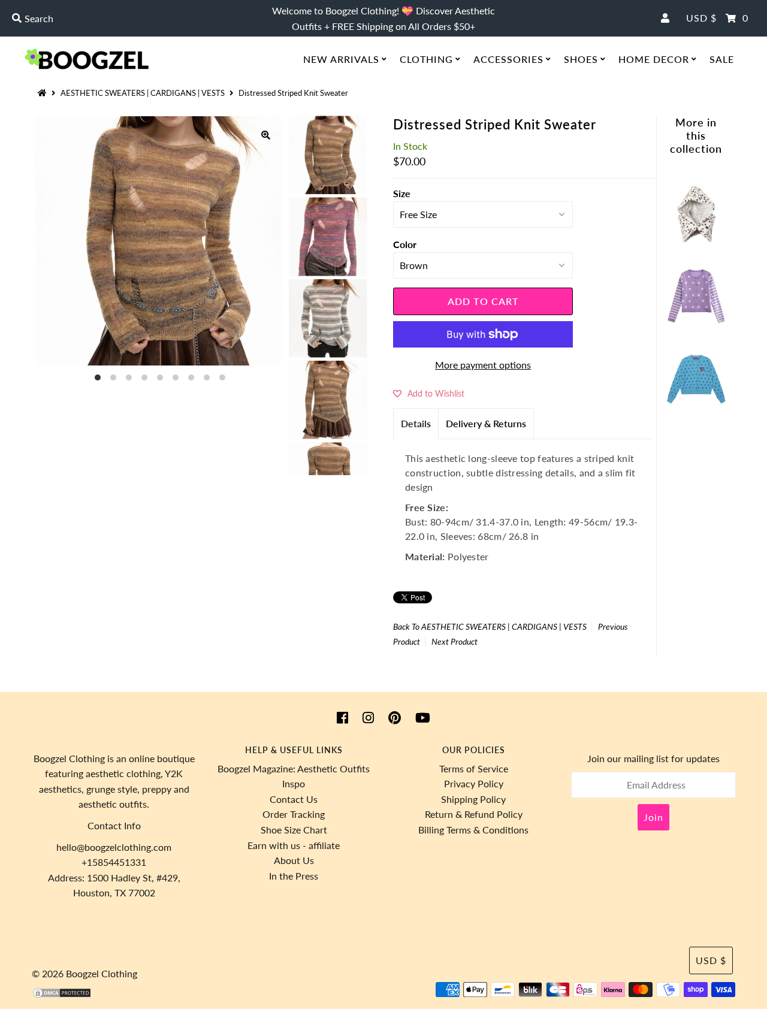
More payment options (483, 364)
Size (401, 193)
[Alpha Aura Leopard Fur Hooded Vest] (696, 240)
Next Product (454, 641)
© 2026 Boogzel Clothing (84, 973)
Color (404, 244)
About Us (294, 860)
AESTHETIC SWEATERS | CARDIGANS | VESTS (143, 93)
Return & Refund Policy (474, 814)
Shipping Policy (473, 799)
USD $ (701, 17)
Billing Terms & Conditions (473, 829)
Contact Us (294, 799)
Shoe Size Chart (294, 829)
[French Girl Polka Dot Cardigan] (696, 406)
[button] (428, 393)
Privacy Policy (473, 783)
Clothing (426, 59)
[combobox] (131, 18)
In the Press (293, 875)
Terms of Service (473, 768)
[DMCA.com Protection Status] (62, 995)
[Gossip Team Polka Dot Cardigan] (696, 323)
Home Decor (653, 59)
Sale (721, 59)
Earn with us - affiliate (293, 845)
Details (416, 423)
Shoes (581, 59)
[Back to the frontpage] (44, 93)
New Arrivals (341, 59)
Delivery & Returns (486, 423)
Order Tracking (293, 814)
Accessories (508, 59)
